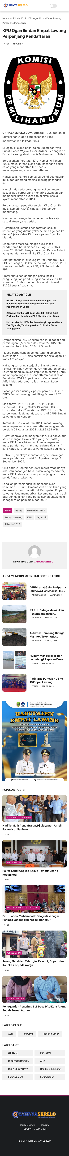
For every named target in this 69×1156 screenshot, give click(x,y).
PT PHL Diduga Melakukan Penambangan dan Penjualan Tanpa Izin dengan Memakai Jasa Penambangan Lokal (31, 303)
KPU (29, 517)
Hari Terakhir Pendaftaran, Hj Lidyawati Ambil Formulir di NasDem (32, 827)
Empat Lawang (13, 517)
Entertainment (15, 1077)
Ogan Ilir (42, 517)
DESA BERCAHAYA (15, 998)
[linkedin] (31, 534)
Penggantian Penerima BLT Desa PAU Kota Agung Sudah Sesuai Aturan (34, 1008)
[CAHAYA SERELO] (15, 7)
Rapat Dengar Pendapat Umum (23, 908)
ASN (10, 1033)
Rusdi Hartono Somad (19, 817)
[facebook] (5, 534)
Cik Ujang (13, 1053)
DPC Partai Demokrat (19, 1061)
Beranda (6, 18)
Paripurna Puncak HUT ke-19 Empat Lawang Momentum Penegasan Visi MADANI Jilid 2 (48, 680)
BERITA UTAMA (36, 510)
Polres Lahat (14, 953)
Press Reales (14, 862)
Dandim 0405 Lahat (50, 1069)
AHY (42, 1061)
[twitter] (11, 534)
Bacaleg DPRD (51, 1033)
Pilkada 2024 (19, 18)
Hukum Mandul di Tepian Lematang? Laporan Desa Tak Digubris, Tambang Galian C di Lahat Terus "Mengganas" (34, 325)
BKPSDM (28, 1033)
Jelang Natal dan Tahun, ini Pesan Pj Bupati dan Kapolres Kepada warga (33, 963)
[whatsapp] (18, 534)
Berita (18, 510)
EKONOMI (45, 1053)
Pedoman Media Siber (34, 1129)
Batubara (36, 618)
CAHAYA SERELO (42, 1141)
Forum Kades (47, 1077)
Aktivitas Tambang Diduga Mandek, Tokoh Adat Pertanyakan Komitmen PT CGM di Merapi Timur (32, 314)
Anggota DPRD (39, 595)
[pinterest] (24, 534)
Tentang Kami (27, 1125)
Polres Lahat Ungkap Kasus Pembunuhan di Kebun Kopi (30, 872)
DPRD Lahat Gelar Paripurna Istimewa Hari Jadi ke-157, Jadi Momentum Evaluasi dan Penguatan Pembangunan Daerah (48, 589)
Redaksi (45, 1125)
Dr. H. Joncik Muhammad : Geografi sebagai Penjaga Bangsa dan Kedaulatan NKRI (30, 918)
